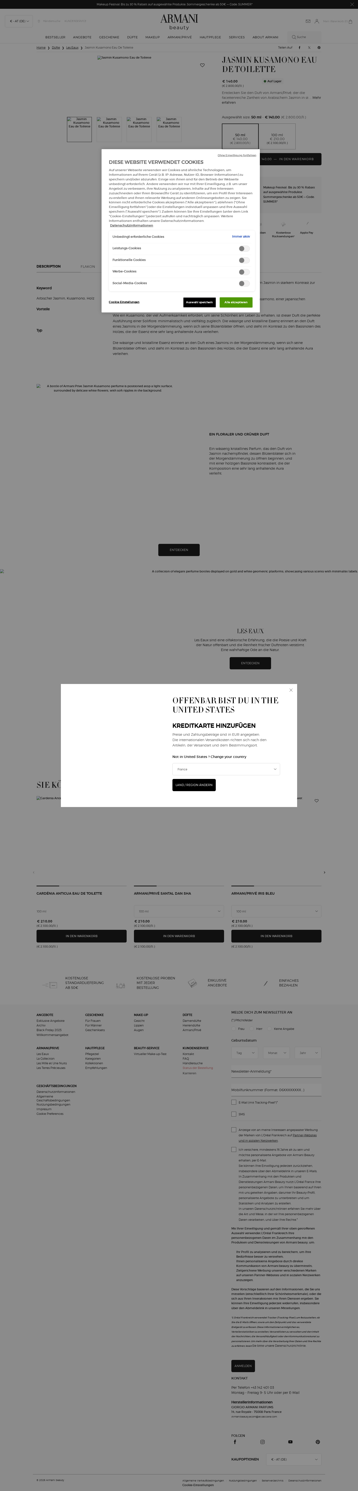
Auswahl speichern (199, 302)
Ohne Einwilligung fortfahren (237, 155)
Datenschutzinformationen (131, 225)
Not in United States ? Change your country (209, 757)
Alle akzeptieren (236, 302)
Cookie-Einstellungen (124, 302)
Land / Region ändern (194, 785)
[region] (181, 230)
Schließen (291, 690)
